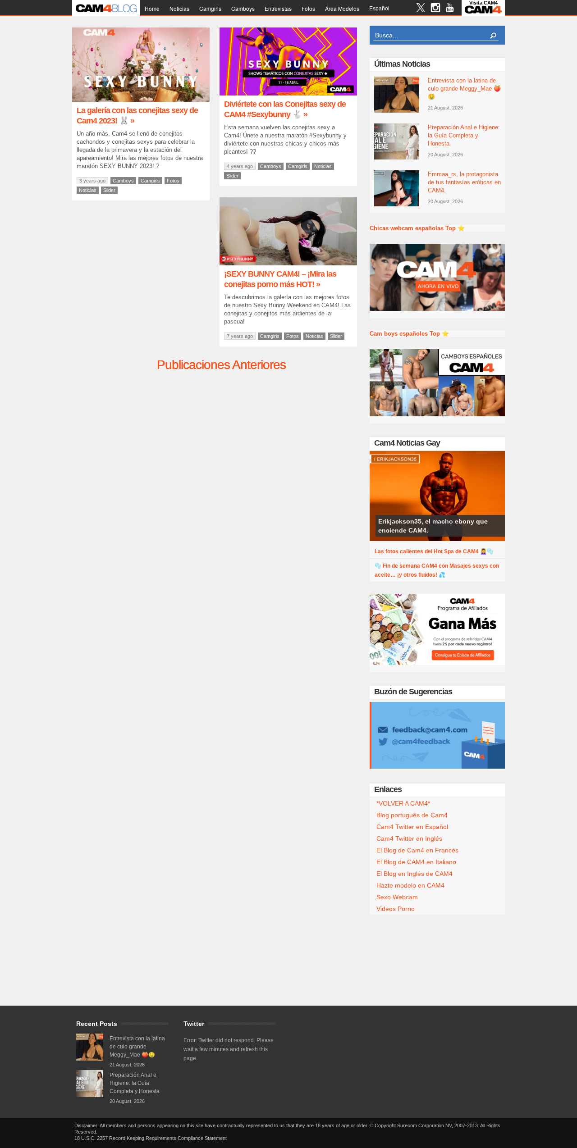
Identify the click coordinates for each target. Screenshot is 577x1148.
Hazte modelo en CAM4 (410, 885)
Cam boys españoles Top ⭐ (409, 333)
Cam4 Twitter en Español (412, 826)
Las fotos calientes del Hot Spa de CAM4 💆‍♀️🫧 (434, 551)
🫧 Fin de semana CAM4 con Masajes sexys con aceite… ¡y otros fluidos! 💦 (437, 570)
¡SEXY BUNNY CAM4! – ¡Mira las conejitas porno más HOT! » (280, 279)
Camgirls (210, 8)
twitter (420, 8)
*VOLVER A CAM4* (403, 803)
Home (152, 8)
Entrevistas (278, 8)
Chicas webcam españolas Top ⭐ (417, 228)
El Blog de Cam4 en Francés (417, 850)
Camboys (243, 8)
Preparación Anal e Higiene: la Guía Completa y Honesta (464, 135)
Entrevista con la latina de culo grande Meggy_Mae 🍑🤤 (464, 88)
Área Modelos (342, 8)
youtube (449, 8)
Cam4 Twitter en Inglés (409, 838)
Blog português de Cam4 (412, 815)
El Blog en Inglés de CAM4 (414, 873)
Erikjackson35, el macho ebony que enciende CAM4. (433, 526)
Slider (109, 190)
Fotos (308, 8)
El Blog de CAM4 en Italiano (416, 862)
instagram (435, 8)
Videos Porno (395, 908)
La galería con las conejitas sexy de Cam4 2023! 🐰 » (137, 115)
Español (379, 8)
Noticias (179, 8)
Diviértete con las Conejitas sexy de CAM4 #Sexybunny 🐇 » (285, 109)
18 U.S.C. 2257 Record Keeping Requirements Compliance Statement (150, 1138)
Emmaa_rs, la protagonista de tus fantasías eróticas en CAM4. (464, 182)
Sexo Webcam (397, 897)
